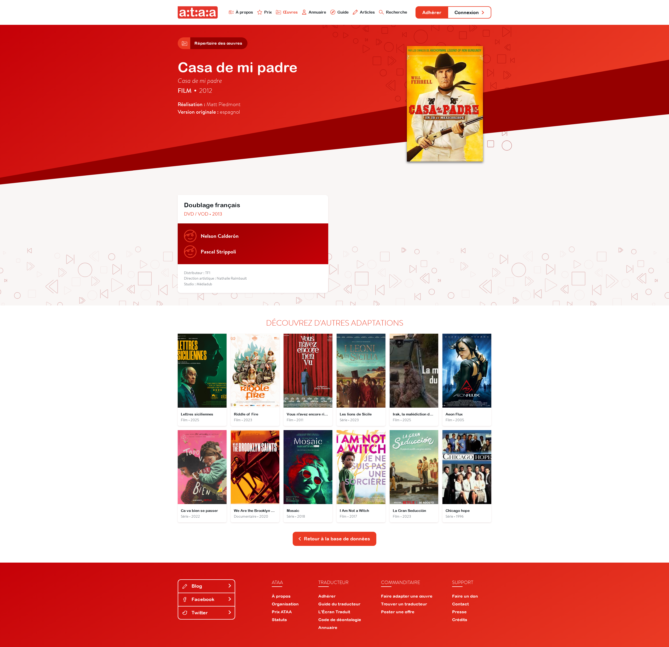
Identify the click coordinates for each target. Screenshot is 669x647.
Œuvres (290, 12)
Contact (460, 604)
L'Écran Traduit (334, 611)
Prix (268, 12)
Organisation (285, 604)
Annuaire (317, 12)
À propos (244, 12)
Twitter (199, 612)
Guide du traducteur (339, 604)
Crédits (459, 619)
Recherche (396, 12)
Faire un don (465, 596)
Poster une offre (397, 611)
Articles (367, 12)
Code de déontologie (339, 619)
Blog (196, 586)
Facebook (202, 599)
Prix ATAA (282, 611)
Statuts (279, 619)
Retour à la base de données (337, 538)
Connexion (466, 12)
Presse (459, 611)
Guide (343, 12)
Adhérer (431, 12)
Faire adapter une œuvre (406, 596)
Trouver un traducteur (404, 604)
